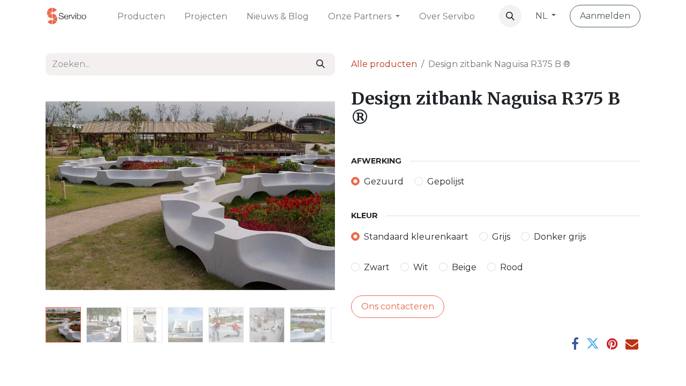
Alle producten (384, 64)
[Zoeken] (320, 64)
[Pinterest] (612, 343)
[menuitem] (141, 15)
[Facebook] (575, 343)
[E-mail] (631, 343)
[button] (510, 16)
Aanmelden (605, 16)
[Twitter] (592, 343)
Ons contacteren (397, 306)
